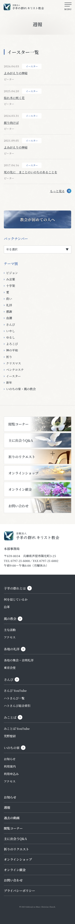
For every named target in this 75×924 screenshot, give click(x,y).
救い (9, 298)
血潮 (9, 318)
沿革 (7, 607)
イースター (13, 376)
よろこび (12, 344)
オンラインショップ (18, 859)
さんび (10, 324)
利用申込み (11, 774)
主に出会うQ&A (15, 838)
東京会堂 (10, 667)
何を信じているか (16, 599)
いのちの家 (12, 747)
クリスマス (13, 363)
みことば (10, 717)
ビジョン (12, 273)
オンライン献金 (15, 869)
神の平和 (12, 350)
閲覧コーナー (13, 828)
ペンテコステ (15, 369)
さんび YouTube (15, 690)
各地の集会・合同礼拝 (18, 660)
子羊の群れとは (15, 588)
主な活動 (10, 630)
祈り (9, 357)
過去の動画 (12, 818)
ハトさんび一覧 (14, 698)
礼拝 (9, 305)
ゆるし (10, 337)
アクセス (10, 637)
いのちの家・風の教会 (21, 389)
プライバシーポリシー (19, 890)
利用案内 (10, 766)
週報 (7, 807)
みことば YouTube (17, 728)
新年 (9, 382)
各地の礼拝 (12, 649)
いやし (10, 331)
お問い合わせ (13, 880)
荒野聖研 (10, 736)
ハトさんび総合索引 (17, 705)
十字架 (10, 285)
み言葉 (10, 279)
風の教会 (10, 618)
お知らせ (10, 759)
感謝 (9, 311)
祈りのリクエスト (16, 849)
